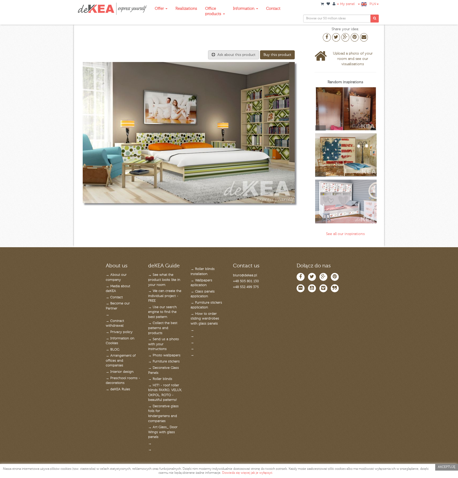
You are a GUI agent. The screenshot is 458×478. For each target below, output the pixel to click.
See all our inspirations (345, 234)
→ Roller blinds (160, 379)
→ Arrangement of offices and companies (121, 360)
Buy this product (277, 55)
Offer (160, 9)
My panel (347, 4)
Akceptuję (446, 467)
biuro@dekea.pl (245, 275)
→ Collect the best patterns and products (162, 328)
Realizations (186, 9)
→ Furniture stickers (164, 361)
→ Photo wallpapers (164, 355)
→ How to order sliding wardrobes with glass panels (205, 318)
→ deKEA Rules (118, 389)
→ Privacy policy (119, 332)
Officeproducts (213, 11)
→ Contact (114, 297)
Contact (273, 9)
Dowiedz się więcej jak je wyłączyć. (247, 473)
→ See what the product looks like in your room (164, 279)
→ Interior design (120, 372)
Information (244, 9)
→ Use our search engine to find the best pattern (162, 312)
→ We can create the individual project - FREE (164, 296)
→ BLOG (112, 349)
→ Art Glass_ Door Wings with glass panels (163, 432)
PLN (372, 4)
